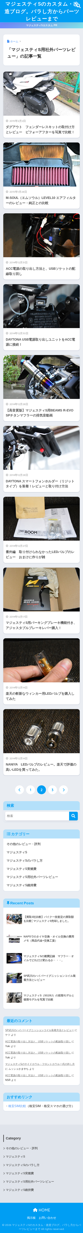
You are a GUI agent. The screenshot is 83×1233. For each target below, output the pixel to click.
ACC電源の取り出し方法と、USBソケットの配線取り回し (38, 1041)
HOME (43, 1210)
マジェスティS (17, 852)
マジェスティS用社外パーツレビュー (32, 877)
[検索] (73, 816)
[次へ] (63, 789)
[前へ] (19, 789)
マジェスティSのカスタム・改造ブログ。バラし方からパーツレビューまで (42, 11)
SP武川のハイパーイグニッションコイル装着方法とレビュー (39, 1030)
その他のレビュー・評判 (24, 844)
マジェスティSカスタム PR (41, 25)
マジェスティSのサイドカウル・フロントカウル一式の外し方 (40, 1064)
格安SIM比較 (17, 1106)
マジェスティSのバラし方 (25, 860)
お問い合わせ (47, 1217)
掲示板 (31, 1217)
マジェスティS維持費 (21, 885)
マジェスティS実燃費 (21, 868)
